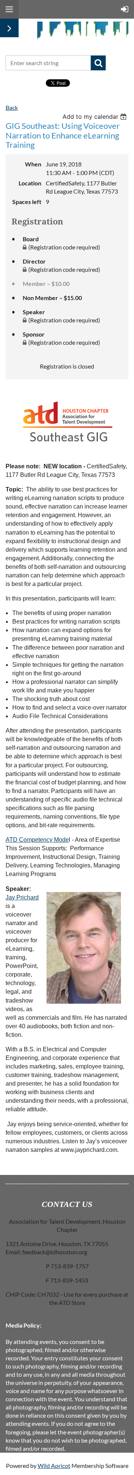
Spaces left (26, 201)
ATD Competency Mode (37, 840)
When (33, 164)
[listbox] (95, 116)
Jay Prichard (22, 897)
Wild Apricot (54, 1465)
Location (30, 183)
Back (12, 107)
